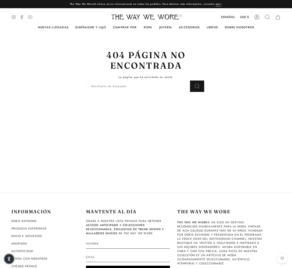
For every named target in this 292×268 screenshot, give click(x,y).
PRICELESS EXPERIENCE (29, 228)
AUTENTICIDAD (22, 251)
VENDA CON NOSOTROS (29, 259)
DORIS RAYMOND (24, 221)
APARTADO (19, 244)
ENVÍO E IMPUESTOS (26, 236)
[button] (91, 27)
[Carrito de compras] (278, 17)
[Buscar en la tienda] (197, 86)
